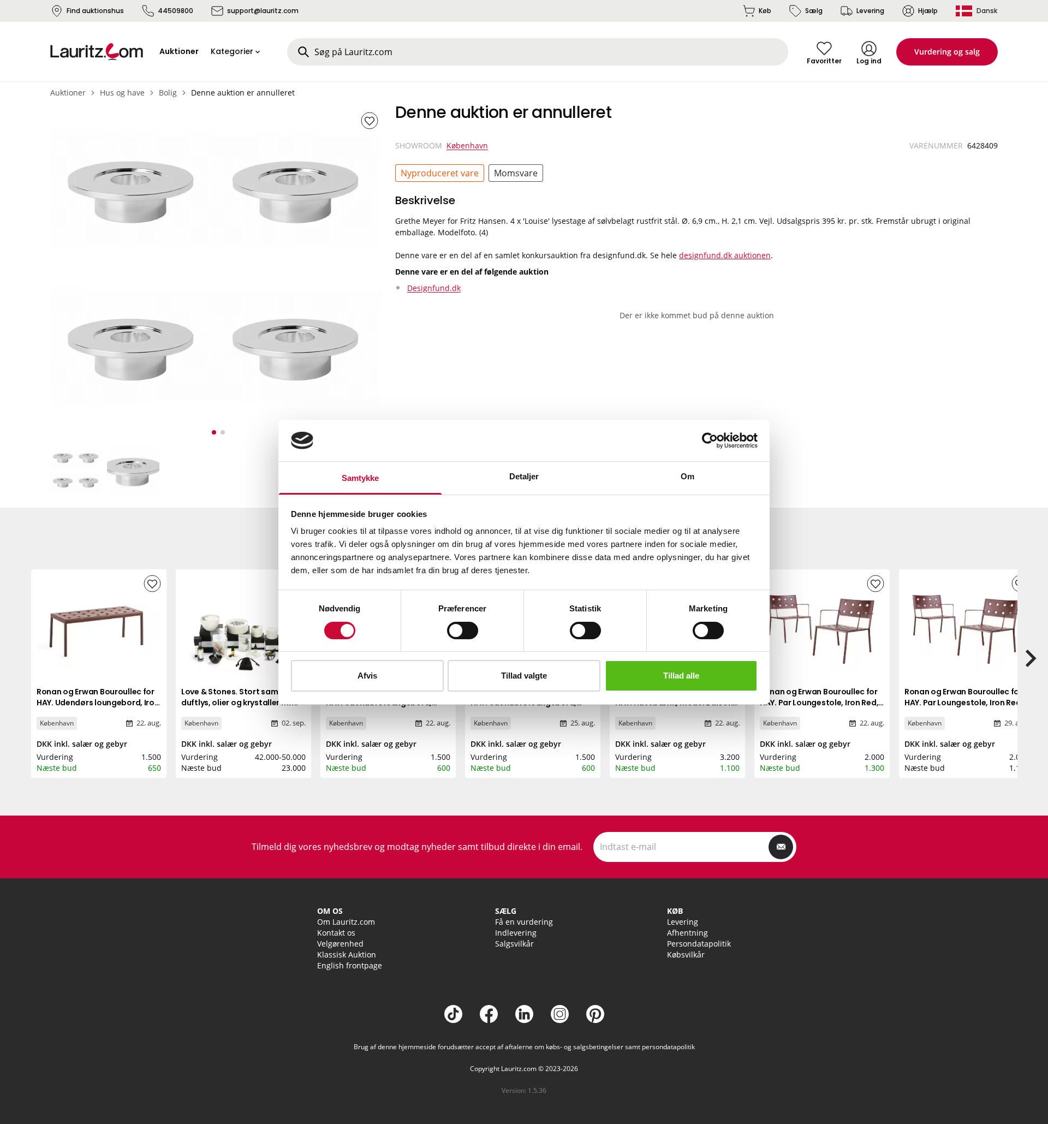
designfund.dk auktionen (725, 255)
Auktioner (68, 92)
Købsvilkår (686, 954)
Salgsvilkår (514, 943)
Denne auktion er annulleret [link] (243, 92)
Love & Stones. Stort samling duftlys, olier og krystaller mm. (239, 697)
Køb (765, 10)
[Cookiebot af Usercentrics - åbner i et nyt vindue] (710, 440)
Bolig (168, 92)
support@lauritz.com (263, 10)
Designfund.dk (434, 288)
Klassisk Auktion (346, 954)
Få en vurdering (524, 922)
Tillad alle (681, 675)
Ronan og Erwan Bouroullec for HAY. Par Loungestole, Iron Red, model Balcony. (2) (819, 702)
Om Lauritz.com (346, 922)
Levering (870, 10)
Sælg (814, 10)
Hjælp (928, 10)
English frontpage (349, 965)
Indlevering (516, 932)
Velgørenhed (340, 943)
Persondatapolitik (699, 943)
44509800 (175, 10)
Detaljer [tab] (524, 476)
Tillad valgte (524, 675)
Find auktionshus (95, 10)
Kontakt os (336, 932)
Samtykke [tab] (360, 478)
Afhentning (687, 932)
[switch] (462, 630)
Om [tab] (687, 476)
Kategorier (232, 51)
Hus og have (122, 92)
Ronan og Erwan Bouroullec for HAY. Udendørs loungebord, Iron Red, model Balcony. (98, 702)
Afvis (367, 675)
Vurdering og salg (947, 51)
